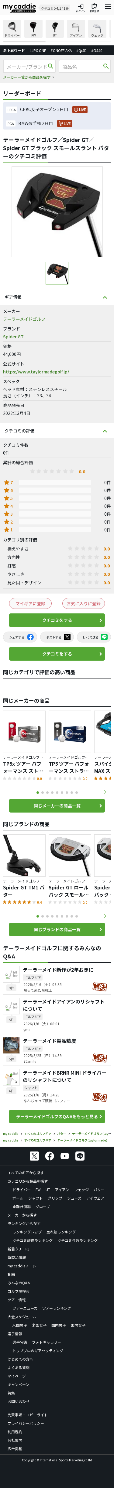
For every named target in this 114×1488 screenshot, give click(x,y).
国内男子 (58, 1325)
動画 (11, 1274)
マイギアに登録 (30, 603)
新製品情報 (17, 1257)
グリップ (55, 1198)
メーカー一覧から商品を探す (26, 77)
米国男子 (19, 1325)
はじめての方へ (20, 1359)
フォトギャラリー (46, 1342)
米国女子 (39, 1325)
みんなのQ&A (19, 1282)
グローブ (43, 1206)
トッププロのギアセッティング (37, 1350)
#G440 (96, 50)
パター (99, 1189)
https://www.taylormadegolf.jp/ (36, 372)
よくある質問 (18, 1367)
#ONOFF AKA (61, 50)
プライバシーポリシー (26, 1423)
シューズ (74, 1198)
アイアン (62, 1189)
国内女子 (78, 1325)
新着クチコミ (18, 1248)
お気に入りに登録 (84, 603)
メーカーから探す (22, 1214)
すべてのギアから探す (26, 1172)
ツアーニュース (24, 1308)
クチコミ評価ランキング (32, 1240)
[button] (105, 792)
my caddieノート (22, 1265)
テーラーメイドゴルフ (24, 319)
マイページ (17, 1375)
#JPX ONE (37, 50)
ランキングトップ (27, 1231)
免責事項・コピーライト (28, 1414)
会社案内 (15, 1440)
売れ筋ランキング (61, 1231)
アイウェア (95, 1198)
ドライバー (21, 1189)
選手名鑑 (19, 1342)
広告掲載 (15, 1448)
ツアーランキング (56, 1308)
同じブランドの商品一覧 (57, 929)
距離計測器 (21, 1206)
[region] (57, 31)
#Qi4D (81, 50)
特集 (11, 1392)
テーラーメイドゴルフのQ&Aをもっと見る (57, 1116)
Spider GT (13, 336)
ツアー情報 (17, 1299)
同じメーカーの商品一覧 (57, 806)
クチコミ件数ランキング (77, 1240)
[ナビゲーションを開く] (108, 8)
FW (38, 1189)
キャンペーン (18, 1384)
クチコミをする (57, 620)
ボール (17, 1198)
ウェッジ (81, 1189)
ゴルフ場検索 (18, 1291)
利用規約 (15, 1431)
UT (48, 1189)
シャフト (35, 1198)
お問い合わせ (18, 1401)
